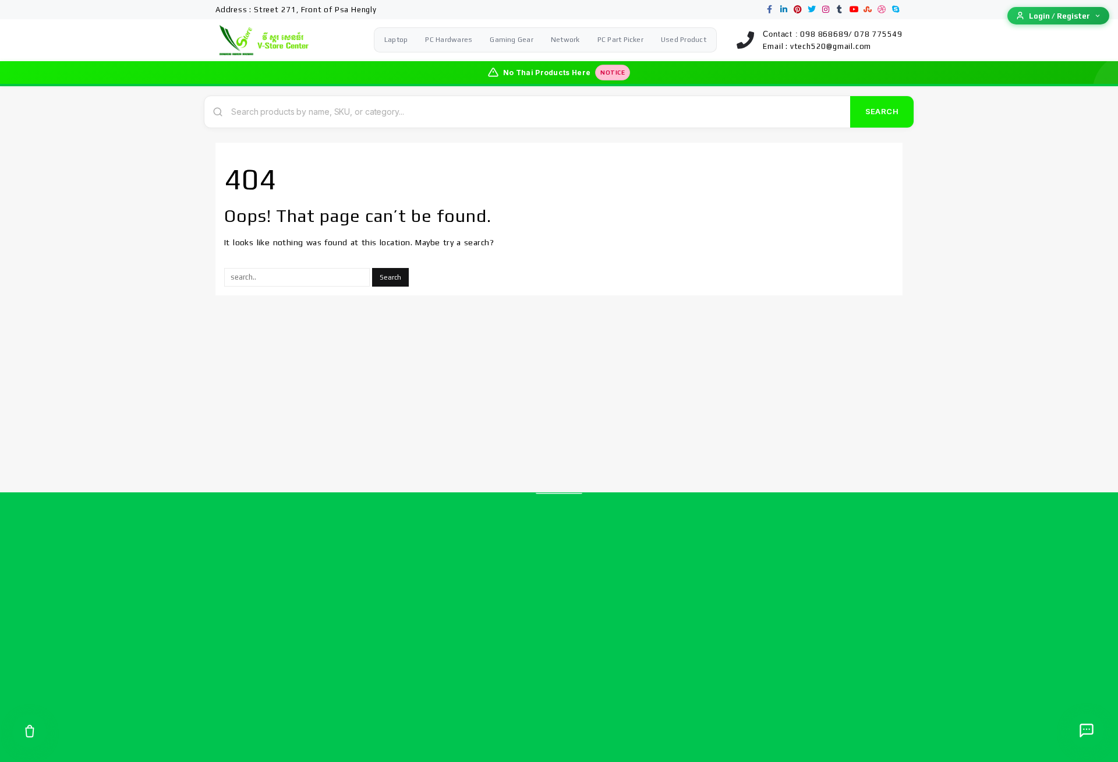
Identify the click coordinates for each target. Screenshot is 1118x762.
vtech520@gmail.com (830, 46)
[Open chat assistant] (1086, 730)
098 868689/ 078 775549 (851, 34)
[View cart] (30, 731)
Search (881, 111)
